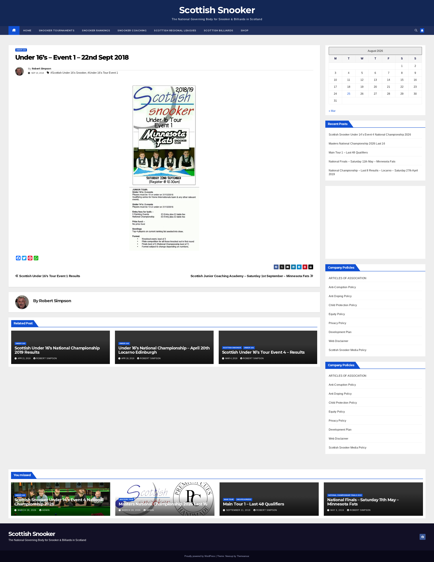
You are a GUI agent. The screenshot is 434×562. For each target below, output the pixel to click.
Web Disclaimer (338, 341)
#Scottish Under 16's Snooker (68, 72)
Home (27, 30)
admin (46, 510)
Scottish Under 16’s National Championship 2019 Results (57, 350)
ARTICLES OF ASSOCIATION (348, 278)
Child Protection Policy (343, 305)
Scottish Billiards (218, 30)
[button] (416, 30)
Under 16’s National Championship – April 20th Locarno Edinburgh (164, 350)
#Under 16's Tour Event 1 (103, 72)
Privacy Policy (337, 323)
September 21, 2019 (238, 510)
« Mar (332, 110)
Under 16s (21, 50)
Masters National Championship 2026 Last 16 (357, 143)
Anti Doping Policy (340, 296)
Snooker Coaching (131, 30)
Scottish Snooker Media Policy (348, 350)
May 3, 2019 (337, 510)
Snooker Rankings (96, 30)
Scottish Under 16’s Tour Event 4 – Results (263, 352)
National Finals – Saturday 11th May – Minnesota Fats (362, 161)
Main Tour (228, 499)
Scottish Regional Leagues (175, 30)
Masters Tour (126, 499)
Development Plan (340, 332)
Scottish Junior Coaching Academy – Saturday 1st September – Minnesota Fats (250, 276)
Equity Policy (337, 314)
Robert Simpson (41, 68)
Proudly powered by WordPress (200, 556)
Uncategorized (244, 499)
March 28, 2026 (27, 510)
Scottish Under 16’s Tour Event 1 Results (49, 276)
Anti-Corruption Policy (342, 287)
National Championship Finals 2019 (345, 495)
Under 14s (20, 495)
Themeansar (243, 556)
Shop (245, 30)
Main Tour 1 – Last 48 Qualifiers (348, 152)
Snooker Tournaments (57, 30)
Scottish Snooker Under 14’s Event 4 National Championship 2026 (370, 134)
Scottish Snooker (217, 10)
